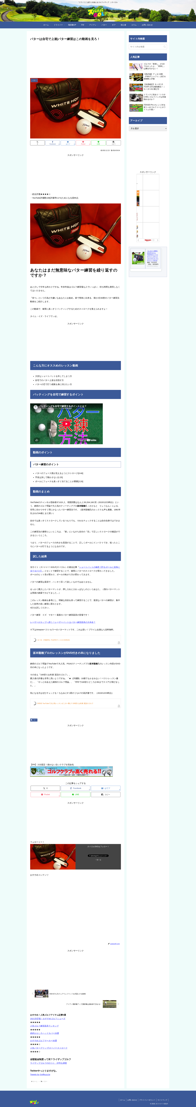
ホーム (122, 1100)
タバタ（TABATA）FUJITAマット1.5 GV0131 (53, 640)
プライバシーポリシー (147, 1100)
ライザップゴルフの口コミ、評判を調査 (48, 1063)
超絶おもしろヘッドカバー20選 (44, 1033)
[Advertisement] (75, 58)
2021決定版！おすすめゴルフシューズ (47, 1019)
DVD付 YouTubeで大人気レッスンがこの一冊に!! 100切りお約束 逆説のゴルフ (65, 703)
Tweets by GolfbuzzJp (40, 1074)
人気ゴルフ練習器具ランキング (44, 1026)
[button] (113, 142)
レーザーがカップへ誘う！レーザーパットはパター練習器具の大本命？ (63, 622)
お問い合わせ (132, 1100)
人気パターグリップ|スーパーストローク (48, 1048)
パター (35, 720)
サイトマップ (162, 1100)
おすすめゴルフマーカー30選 (43, 1041)
